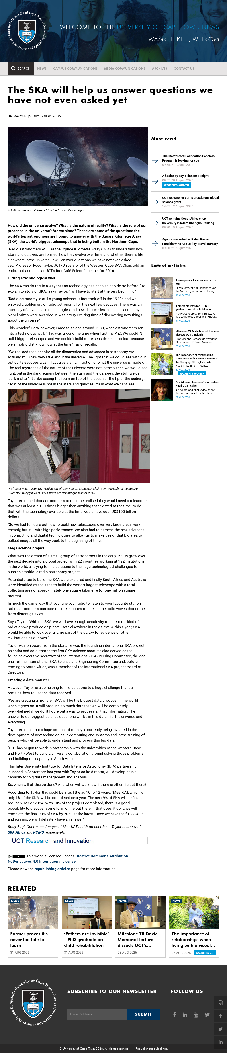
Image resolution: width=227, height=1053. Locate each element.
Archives (159, 68)
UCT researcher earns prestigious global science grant (190, 200)
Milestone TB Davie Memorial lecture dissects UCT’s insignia (197, 333)
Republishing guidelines (151, 1048)
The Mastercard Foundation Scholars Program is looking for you (188, 158)
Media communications (124, 68)
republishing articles (52, 869)
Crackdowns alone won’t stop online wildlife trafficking (197, 384)
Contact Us (184, 68)
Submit (143, 1014)
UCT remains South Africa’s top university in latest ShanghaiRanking (188, 221)
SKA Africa (16, 832)
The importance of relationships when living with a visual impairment (197, 357)
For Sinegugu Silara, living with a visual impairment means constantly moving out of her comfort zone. (195, 364)
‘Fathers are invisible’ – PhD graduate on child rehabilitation (194, 308)
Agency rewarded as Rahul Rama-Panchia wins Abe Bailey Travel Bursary (190, 242)
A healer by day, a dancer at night (185, 176)
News (42, 68)
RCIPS (38, 832)
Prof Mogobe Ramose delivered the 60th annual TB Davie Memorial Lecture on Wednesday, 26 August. (196, 341)
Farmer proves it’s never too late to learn (196, 282)
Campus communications (75, 68)
